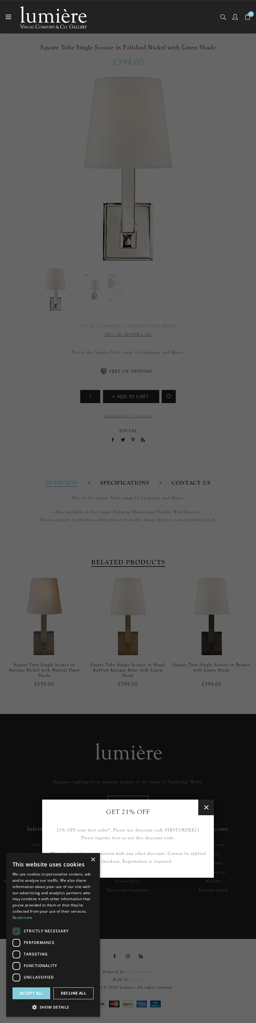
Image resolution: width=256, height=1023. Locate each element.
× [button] (93, 859)
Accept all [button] (31, 993)
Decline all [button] (73, 993)
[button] (53, 1007)
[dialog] (53, 935)
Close (206, 807)
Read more (22, 917)
